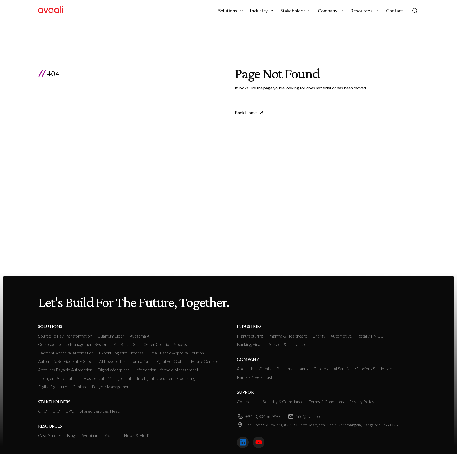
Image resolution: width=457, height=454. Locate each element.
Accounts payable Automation (65, 369)
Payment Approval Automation (66, 352)
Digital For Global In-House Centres (186, 361)
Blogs (72, 435)
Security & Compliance (283, 401)
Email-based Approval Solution (176, 352)
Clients (265, 368)
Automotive (341, 335)
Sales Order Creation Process (160, 344)
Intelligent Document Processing (166, 378)
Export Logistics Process (121, 352)
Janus (303, 368)
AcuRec (121, 344)
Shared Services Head (100, 410)
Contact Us (247, 401)
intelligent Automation (58, 378)
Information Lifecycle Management (166, 369)
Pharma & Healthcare (287, 335)
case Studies (50, 435)
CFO (42, 410)
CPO (69, 410)
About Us (245, 368)
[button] (231, 11)
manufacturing (250, 335)
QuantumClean (111, 335)
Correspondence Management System (73, 344)
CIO (56, 410)
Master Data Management (107, 378)
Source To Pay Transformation (65, 335)
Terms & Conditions (326, 401)
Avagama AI (140, 335)
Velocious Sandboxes (374, 368)
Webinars (90, 435)
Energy (319, 335)
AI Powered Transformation (124, 361)
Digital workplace (114, 369)
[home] (50, 10)
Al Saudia (341, 368)
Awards (111, 435)
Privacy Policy (361, 401)
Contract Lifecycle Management (101, 386)
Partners (285, 368)
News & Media (137, 435)
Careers (320, 368)
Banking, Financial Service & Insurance (271, 344)
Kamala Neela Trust (254, 377)
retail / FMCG (370, 335)
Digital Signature (52, 386)
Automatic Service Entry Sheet (66, 361)
